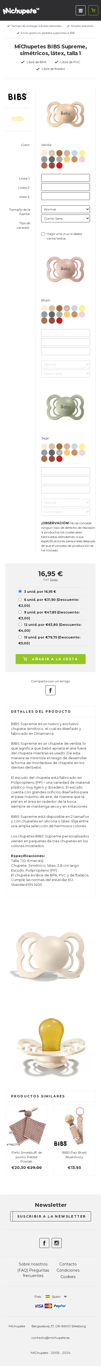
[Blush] (66, 152)
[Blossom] (82, 158)
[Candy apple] (59, 164)
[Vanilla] (51, 152)
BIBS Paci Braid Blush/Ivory (36, 1154)
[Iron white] (51, 158)
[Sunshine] (82, 152)
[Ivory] (44, 152)
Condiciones (68, 1270)
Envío (54, 579)
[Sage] (59, 158)
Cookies (68, 1276)
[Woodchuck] (51, 164)
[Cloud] (44, 158)
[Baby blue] (74, 152)
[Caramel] (59, 152)
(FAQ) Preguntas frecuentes (33, 1273)
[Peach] (74, 158)
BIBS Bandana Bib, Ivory (84, 1154)
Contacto (68, 1264)
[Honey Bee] (66, 158)
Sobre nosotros (33, 1264)
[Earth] (44, 164)
